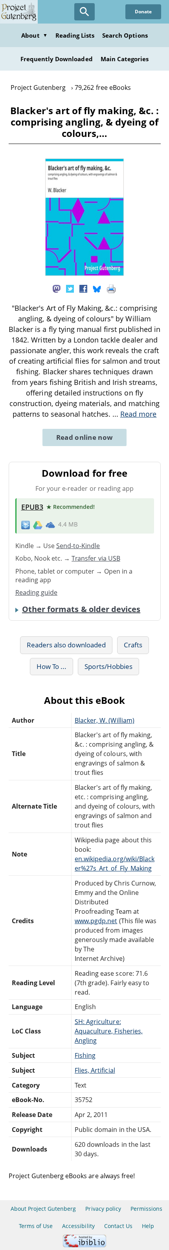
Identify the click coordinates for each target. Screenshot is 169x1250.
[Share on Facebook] (83, 288)
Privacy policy (103, 1208)
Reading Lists (75, 35)
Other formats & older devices (81, 609)
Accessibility (78, 1226)
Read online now (84, 437)
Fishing (85, 1055)
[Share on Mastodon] (57, 288)
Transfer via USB (96, 558)
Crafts (133, 644)
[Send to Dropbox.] (25, 525)
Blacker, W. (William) (104, 720)
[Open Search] (84, 11)
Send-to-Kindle (78, 545)
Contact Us (118, 1226)
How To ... (51, 666)
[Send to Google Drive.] (37, 524)
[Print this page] (111, 288)
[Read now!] (84, 273)
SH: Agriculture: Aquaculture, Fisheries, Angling (109, 1031)
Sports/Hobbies (108, 666)
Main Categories (125, 59)
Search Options (125, 35)
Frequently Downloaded (56, 59)
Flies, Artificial (95, 1070)
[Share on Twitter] (70, 288)
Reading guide (36, 592)
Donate (143, 11)
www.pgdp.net (96, 921)
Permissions (146, 1208)
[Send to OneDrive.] (50, 524)
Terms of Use (36, 1226)
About (34, 35)
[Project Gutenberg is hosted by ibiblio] (84, 1245)
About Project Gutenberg (43, 1208)
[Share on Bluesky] (97, 288)
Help (148, 1226)
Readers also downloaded (66, 644)
